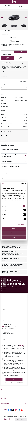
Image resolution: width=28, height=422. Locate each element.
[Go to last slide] (1, 17)
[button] (4, 25)
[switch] (24, 210)
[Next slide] (26, 17)
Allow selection (14, 233)
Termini (21, 382)
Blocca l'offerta (21, 419)
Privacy (18, 382)
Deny (14, 237)
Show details (21, 224)
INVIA (14, 379)
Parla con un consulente (7, 419)
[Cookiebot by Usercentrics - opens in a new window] (20, 183)
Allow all (14, 228)
